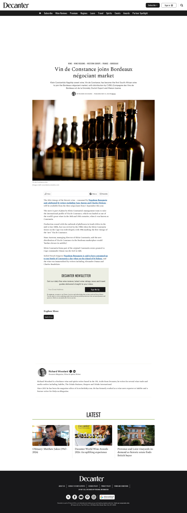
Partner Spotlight (140, 13)
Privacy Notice (99, 294)
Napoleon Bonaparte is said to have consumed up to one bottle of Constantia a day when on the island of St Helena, (76, 257)
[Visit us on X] (68, 497)
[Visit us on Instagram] (93, 497)
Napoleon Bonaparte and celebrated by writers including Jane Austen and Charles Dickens (75, 201)
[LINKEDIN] (75, 371)
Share (48, 194)
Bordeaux (114, 63)
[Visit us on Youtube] (81, 497)
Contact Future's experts (76, 486)
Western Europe (94, 63)
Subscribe (152, 5)
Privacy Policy (106, 486)
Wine (70, 63)
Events (117, 13)
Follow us (94, 194)
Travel (100, 13)
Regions (84, 13)
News (114, 94)
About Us (62, 486)
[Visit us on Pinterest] (87, 497)
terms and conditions (121, 486)
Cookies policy (93, 486)
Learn (92, 13)
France (105, 63)
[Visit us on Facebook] (74, 497)
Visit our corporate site (121, 503)
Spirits (109, 13)
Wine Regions (79, 63)
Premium (74, 13)
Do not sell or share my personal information (93, 489)
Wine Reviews (61, 13)
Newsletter (105, 194)
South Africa (49, 317)
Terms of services (69, 294)
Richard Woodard (85, 94)
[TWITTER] (71, 371)
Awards (126, 13)
